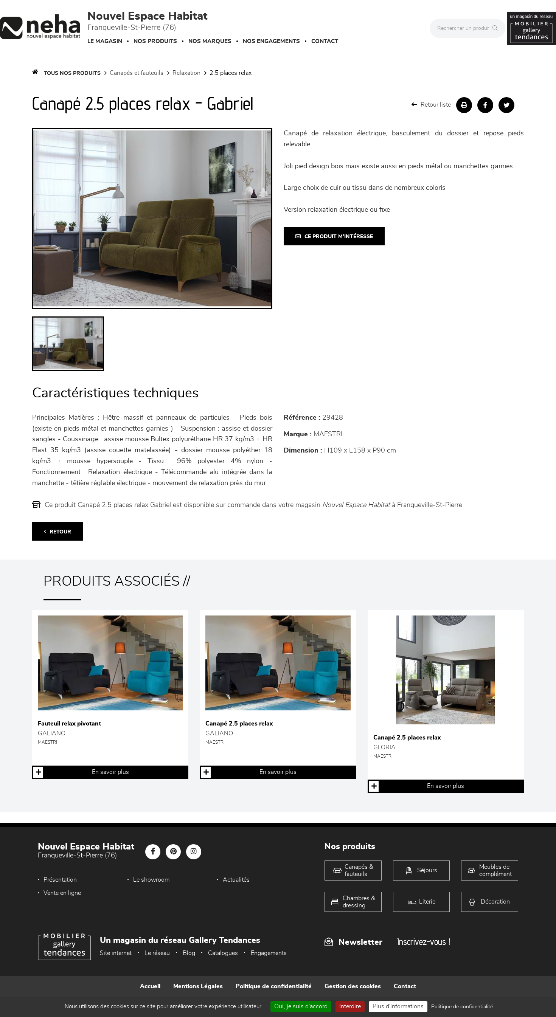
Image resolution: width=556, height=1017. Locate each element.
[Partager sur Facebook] (485, 105)
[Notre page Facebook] (152, 851)
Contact (324, 41)
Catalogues (223, 953)
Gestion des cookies (353, 986)
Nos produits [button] (155, 41)
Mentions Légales (198, 986)
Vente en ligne (62, 893)
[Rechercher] (497, 28)
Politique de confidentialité (274, 986)
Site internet (116, 953)
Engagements (269, 953)
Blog (189, 953)
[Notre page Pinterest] (173, 851)
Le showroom (151, 880)
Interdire (350, 1006)
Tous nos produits (72, 73)
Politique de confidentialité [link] (462, 1006)
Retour (60, 532)
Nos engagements (271, 41)
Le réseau (157, 953)
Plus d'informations (398, 1006)
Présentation (60, 880)
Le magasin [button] (104, 41)
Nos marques (209, 41)
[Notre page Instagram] (193, 851)
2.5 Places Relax (231, 73)
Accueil (150, 986)
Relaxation (186, 73)
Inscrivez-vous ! (423, 941)
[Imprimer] (464, 105)
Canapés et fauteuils (136, 73)
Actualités (236, 880)
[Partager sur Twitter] (506, 105)
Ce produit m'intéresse (338, 236)
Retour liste (436, 105)
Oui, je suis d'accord (301, 1006)
